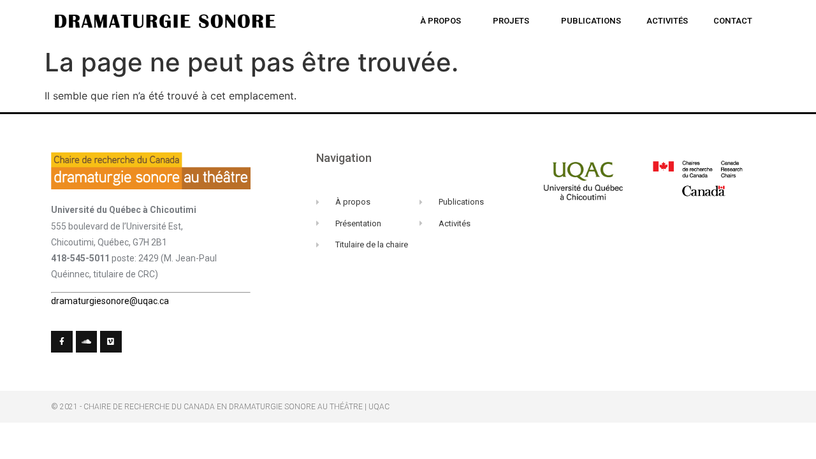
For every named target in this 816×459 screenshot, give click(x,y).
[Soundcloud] (87, 342)
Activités (667, 21)
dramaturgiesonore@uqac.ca (110, 301)
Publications (591, 21)
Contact (732, 21)
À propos (440, 21)
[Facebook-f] (62, 342)
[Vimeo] (111, 342)
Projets (511, 21)
